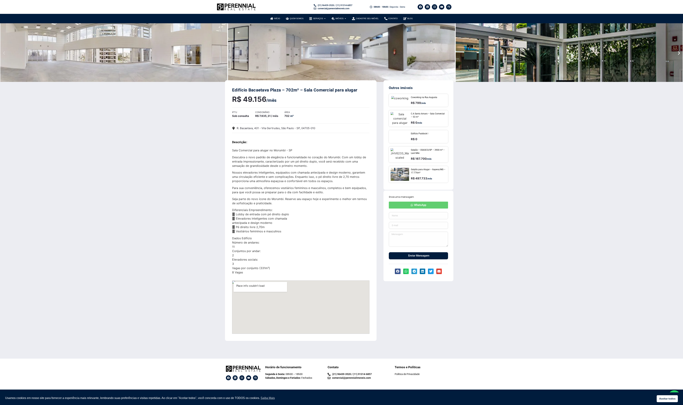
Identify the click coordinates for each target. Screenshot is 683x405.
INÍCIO (277, 18)
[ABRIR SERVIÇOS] (325, 18)
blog (410, 18)
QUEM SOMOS (296, 18)
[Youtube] (441, 7)
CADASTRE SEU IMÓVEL (367, 18)
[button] (4, 53)
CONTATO (393, 18)
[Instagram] (434, 7)
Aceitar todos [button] (667, 398)
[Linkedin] (427, 7)
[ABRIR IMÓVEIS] (345, 18)
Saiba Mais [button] (268, 397)
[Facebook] (420, 7)
